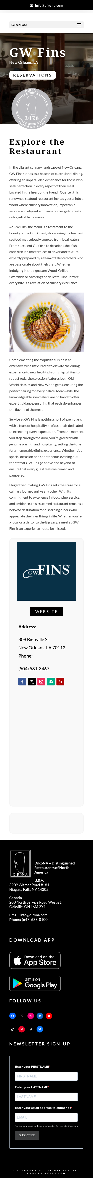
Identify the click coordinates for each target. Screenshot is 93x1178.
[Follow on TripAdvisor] (51, 681)
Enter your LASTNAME (31, 1087)
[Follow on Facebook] (22, 681)
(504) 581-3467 (33, 668)
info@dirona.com (28, 915)
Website (46, 611)
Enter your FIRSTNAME (32, 1066)
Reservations (32, 75)
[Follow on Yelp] (60, 681)
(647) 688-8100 (28, 919)
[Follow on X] (32, 681)
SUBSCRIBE (27, 1135)
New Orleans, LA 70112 (41, 647)
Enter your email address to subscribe (43, 1107)
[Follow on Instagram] (41, 681)
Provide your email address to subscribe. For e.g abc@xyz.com (46, 1126)
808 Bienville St (33, 639)
